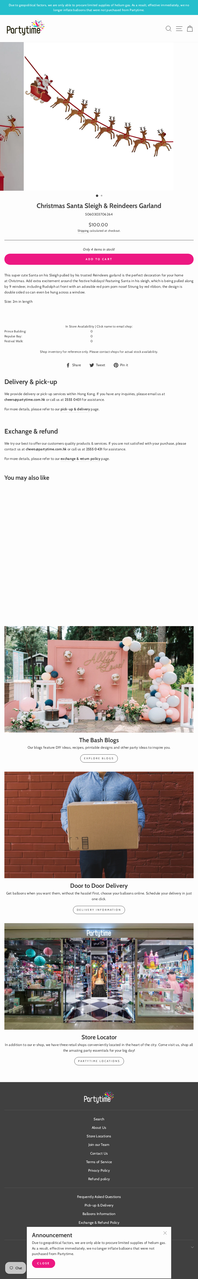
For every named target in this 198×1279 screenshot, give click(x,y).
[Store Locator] (99, 976)
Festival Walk (13, 341)
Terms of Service (99, 1162)
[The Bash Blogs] (99, 679)
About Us (99, 1127)
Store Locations (99, 1136)
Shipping (83, 231)
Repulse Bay (12, 336)
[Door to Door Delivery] (99, 825)
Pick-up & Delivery (99, 1205)
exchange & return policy (80, 459)
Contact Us (99, 1153)
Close (43, 1263)
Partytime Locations (99, 1061)
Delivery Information (99, 910)
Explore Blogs (99, 758)
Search (99, 1119)
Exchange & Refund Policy (99, 1222)
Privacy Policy (99, 1170)
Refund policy (99, 1179)
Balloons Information (99, 1214)
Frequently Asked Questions (99, 1197)
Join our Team (98, 1144)
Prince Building (15, 331)
